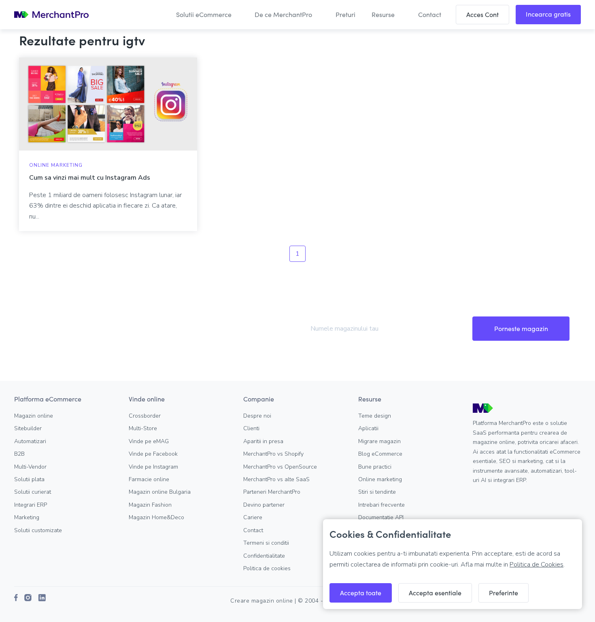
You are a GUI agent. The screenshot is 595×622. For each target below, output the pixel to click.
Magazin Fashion (150, 505)
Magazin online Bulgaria (160, 492)
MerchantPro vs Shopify (273, 454)
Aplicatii (368, 428)
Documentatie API (381, 517)
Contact (253, 530)
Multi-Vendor (30, 467)
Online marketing (380, 479)
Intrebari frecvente (381, 505)
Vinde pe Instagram (153, 467)
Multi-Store (143, 428)
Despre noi (257, 416)
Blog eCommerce (380, 454)
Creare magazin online (261, 601)
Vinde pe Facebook (153, 454)
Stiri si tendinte (377, 492)
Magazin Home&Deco (156, 517)
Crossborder (145, 416)
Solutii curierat (32, 492)
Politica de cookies (267, 568)
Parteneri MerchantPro (271, 492)
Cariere (252, 517)
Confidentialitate (264, 556)
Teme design (374, 416)
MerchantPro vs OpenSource (280, 467)
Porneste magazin (521, 328)
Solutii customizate (38, 530)
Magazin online (33, 416)
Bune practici (374, 467)
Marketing (26, 517)
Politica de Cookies (536, 564)
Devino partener (264, 505)
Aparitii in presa (263, 441)
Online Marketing (56, 165)
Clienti (251, 428)
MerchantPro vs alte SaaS (276, 479)
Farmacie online (149, 479)
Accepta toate (360, 592)
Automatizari (30, 441)
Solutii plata (29, 479)
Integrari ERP (30, 505)
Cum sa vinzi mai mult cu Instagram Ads (89, 178)
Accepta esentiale (435, 592)
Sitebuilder (28, 428)
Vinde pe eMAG (149, 441)
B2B (19, 454)
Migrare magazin (379, 441)
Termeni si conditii (266, 543)
